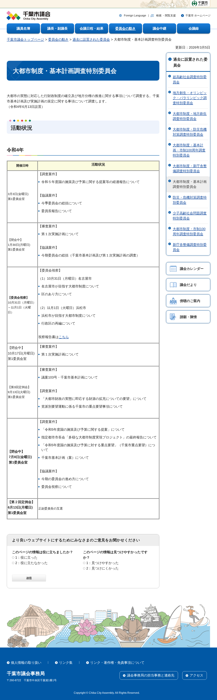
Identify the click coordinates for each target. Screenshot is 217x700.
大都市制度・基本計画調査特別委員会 (190, 184)
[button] (163, 15)
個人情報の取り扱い (26, 662)
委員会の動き (58, 39)
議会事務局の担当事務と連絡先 (150, 675)
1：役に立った (26, 557)
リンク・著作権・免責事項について (117, 662)
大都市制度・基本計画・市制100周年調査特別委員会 (189, 150)
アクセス (196, 675)
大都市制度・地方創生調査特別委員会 (190, 116)
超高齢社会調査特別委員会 (190, 79)
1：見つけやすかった (102, 563)
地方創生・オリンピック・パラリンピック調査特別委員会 (190, 98)
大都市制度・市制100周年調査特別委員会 (189, 231)
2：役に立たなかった (31, 563)
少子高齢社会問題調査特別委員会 (190, 215)
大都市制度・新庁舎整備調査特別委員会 (190, 168)
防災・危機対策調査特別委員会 (190, 200)
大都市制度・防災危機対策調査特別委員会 (190, 131)
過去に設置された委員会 (91, 39)
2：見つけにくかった (102, 568)
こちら (64, 337)
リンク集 (66, 662)
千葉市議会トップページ (25, 39)
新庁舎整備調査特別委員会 (190, 247)
